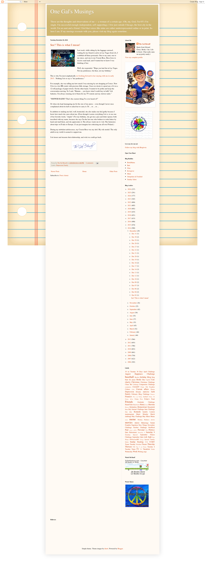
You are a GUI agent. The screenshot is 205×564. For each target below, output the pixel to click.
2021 (129, 205)
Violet (153, 449)
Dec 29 (134, 240)
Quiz (126, 432)
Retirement (133, 432)
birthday (143, 377)
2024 (129, 196)
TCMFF (152, 442)
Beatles (137, 377)
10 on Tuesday (130, 371)
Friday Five (139, 399)
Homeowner (142, 407)
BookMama (131, 162)
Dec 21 (134, 253)
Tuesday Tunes (130, 449)
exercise (146, 391)
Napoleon (134, 425)
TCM (146, 442)
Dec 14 (134, 269)
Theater (144, 444)
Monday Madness (143, 420)
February (133, 332)
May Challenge (137, 416)
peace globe (133, 430)
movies (129, 422)
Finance (152, 394)
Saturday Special (131, 435)
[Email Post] (97, 163)
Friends (129, 401)
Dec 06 (134, 289)
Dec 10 (134, 279)
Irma (126, 409)
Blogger (120, 548)
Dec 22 (134, 250)
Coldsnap (135, 384)
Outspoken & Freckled (134, 176)
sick (145, 437)
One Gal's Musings (72, 11)
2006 (129, 362)
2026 (129, 189)
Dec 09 (134, 282)
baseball (129, 376)
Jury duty (128, 412)
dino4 (106, 548)
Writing (140, 451)
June (131, 319)
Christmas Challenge (147, 382)
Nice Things (143, 425)
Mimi (129, 174)
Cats (153, 379)
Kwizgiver (130, 171)
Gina (128, 168)
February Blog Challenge (140, 394)
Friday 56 (152, 397)
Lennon (152, 412)
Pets (147, 430)
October (132, 306)
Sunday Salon (131, 179)
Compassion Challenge (147, 384)
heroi (146, 405)
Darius (153, 389)
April (132, 325)
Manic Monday (142, 414)
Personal (141, 429)
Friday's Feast (149, 399)
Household (151, 407)
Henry (142, 404)
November (133, 303)
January (132, 335)
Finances (128, 396)
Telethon (138, 444)
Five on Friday (137, 397)
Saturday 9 (150, 432)
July (131, 316)
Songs (142, 439)
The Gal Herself (144, 44)
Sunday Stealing (136, 441)
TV (137, 449)
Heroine (151, 404)
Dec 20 (134, 256)
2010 (129, 349)
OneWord (151, 427)
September (133, 309)
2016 (129, 221)
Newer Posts (55, 171)
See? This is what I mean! (65, 45)
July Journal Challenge (136, 409)
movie (153, 420)
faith (153, 391)
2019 (129, 212)
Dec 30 (134, 237)
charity (127, 382)
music (137, 422)
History (127, 407)
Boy (143, 379)
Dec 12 (134, 276)
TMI (134, 447)
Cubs (133, 389)
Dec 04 (134, 292)
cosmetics (128, 387)
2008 (129, 355)
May (131, 322)
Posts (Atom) (64, 175)
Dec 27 (134, 246)
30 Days (140, 371)
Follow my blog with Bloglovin (135, 147)
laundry (145, 412)
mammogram (129, 414)
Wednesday (129, 451)
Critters (127, 389)
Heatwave (136, 405)
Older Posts (113, 171)
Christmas (135, 382)
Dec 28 (134, 243)
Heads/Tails (129, 404)
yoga (145, 451)
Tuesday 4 (151, 447)
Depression (59, 165)
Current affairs (142, 389)
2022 (129, 202)
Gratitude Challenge (146, 402)
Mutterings (144, 423)
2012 (129, 342)
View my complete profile (134, 57)
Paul (126, 429)
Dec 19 (134, 259)
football (145, 397)
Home (84, 171)
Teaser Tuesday (130, 444)
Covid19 (136, 386)
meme (132, 419)
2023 (129, 199)
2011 (129, 346)
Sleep (126, 439)
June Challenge (149, 409)
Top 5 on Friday (141, 447)
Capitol (148, 380)
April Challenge (149, 371)
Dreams (138, 392)
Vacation (146, 449)
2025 (129, 192)
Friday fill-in (129, 399)
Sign (153, 437)
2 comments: (90, 163)
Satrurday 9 (141, 432)
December (133, 231)
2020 (129, 208)
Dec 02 (134, 295)
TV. (141, 449)
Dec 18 (134, 263)
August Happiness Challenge (140, 373)
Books (138, 379)
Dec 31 (134, 233)
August (132, 312)
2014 (129, 228)
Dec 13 (134, 272)
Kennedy (137, 411)
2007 (129, 359)
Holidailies (133, 407)
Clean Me (128, 384)
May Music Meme (148, 416)
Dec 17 (134, 266)
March (132, 329)
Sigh (149, 437)
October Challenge (140, 427)
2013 (129, 339)
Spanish (146, 439)
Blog (149, 377)
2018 (129, 215)
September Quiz (137, 437)
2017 (129, 218)
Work (135, 451)
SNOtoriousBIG (134, 439)
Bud (128, 165)
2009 (129, 352)
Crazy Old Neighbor (148, 387)
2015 (129, 225)
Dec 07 (134, 285)
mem (126, 420)
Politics (152, 429)
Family (66, 165)
